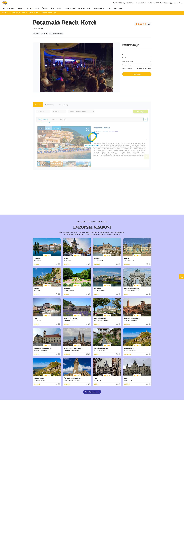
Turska (28, 8)
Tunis (37, 8)
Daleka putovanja (84, 8)
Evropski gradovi (69, 8)
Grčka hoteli (118, 8)
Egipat (52, 8)
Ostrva (30, 12)
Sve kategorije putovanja (101, 8)
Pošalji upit (137, 74)
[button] (65, 90)
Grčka (20, 8)
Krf (37, 12)
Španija (44, 8)
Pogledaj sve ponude (92, 392)
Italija (59, 8)
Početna (4, 12)
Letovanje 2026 (8, 8)
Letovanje (14, 12)
